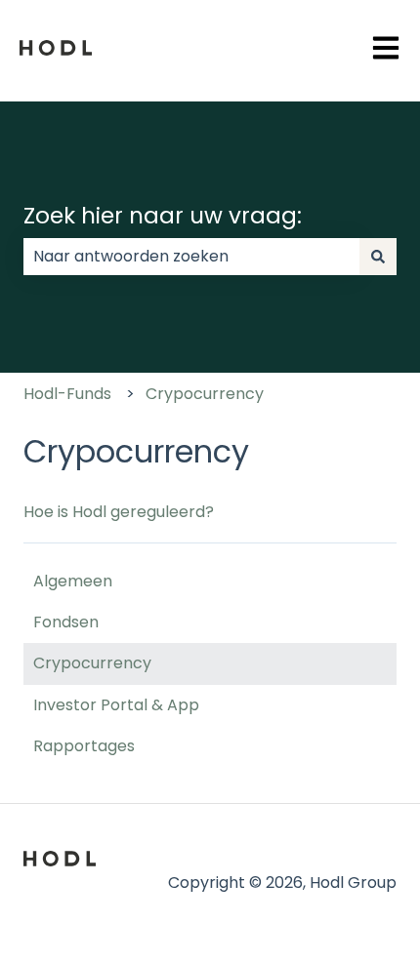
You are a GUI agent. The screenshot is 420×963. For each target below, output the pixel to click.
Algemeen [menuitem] (72, 581)
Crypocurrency (205, 393)
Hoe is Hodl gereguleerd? (118, 512)
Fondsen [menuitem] (66, 622)
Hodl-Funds (67, 393)
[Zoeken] (378, 256)
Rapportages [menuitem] (84, 746)
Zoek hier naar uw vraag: (162, 215)
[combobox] (191, 256)
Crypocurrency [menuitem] (92, 663)
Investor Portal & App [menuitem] (116, 705)
